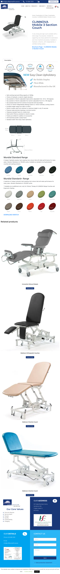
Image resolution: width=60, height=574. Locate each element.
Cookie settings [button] (28, 571)
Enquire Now (30, 288)
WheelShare (49, 8)
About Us (27, 6)
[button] (57, 7)
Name (35, 536)
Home (22, 6)
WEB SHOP (42, 6)
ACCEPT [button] (37, 571)
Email (35, 542)
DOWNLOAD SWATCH (11, 215)
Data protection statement (44, 562)
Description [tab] (7, 60)
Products (34, 6)
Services (49, 6)
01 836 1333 (30, 1)
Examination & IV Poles (42, 15)
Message (36, 547)
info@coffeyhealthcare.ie (11, 1)
